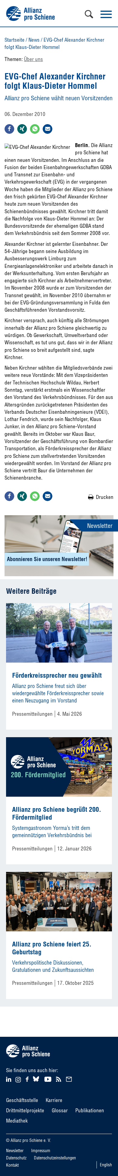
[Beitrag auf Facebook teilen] (9, 129)
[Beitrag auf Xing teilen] (22, 129)
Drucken (104, 497)
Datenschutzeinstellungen (55, 1158)
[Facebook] (28, 1078)
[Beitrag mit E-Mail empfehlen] (47, 129)
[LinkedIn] (9, 1078)
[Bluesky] (36, 1081)
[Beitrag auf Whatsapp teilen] (35, 129)
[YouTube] (48, 1078)
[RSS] (59, 1078)
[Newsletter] (70, 1078)
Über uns (33, 59)
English (106, 1165)
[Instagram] (18, 1080)
